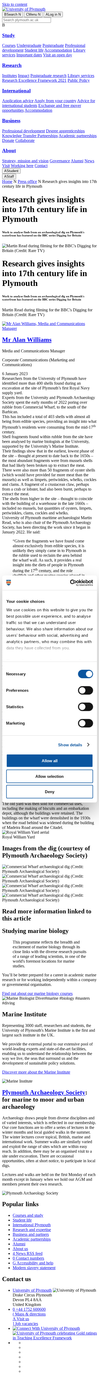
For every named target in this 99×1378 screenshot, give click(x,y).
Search (12, 14)
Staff (9, 176)
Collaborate (25, 140)
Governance (60, 161)
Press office (27, 181)
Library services (81, 75)
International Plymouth (32, 1225)
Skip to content (14, 4)
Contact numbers (28, 1258)
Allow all (50, 760)
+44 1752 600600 (29, 1309)
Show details (70, 744)
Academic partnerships (78, 135)
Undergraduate (29, 45)
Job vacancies (25, 1323)
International (16, 90)
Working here (22, 165)
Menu (33, 14)
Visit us (21, 1319)
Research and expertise (32, 1229)
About (9, 150)
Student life (34, 50)
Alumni (77, 161)
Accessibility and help (33, 1263)
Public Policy (79, 80)
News (89, 161)
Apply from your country (55, 100)
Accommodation (58, 50)
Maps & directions (29, 1314)
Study (8, 35)
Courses (9, 45)
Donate (8, 140)
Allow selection (49, 776)
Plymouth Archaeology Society (43, 1092)
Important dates (29, 55)
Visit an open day (57, 55)
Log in (53, 14)
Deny (49, 791)
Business (11, 120)
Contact (41, 165)
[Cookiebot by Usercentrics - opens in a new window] (70, 582)
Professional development (23, 131)
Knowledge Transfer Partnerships (30, 135)
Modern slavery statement (34, 1267)
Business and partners (31, 1234)
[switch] (85, 690)
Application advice (18, 100)
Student (11, 171)
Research (12, 65)
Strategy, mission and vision (25, 161)
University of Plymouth (32, 1290)
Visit (6, 165)
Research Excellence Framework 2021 (34, 80)
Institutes (9, 75)
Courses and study (28, 1215)
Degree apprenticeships (65, 131)
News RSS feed (28, 1253)
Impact (23, 75)
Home (7, 181)
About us (20, 1248)
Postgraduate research (48, 75)
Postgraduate (53, 45)
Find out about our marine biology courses (37, 993)
